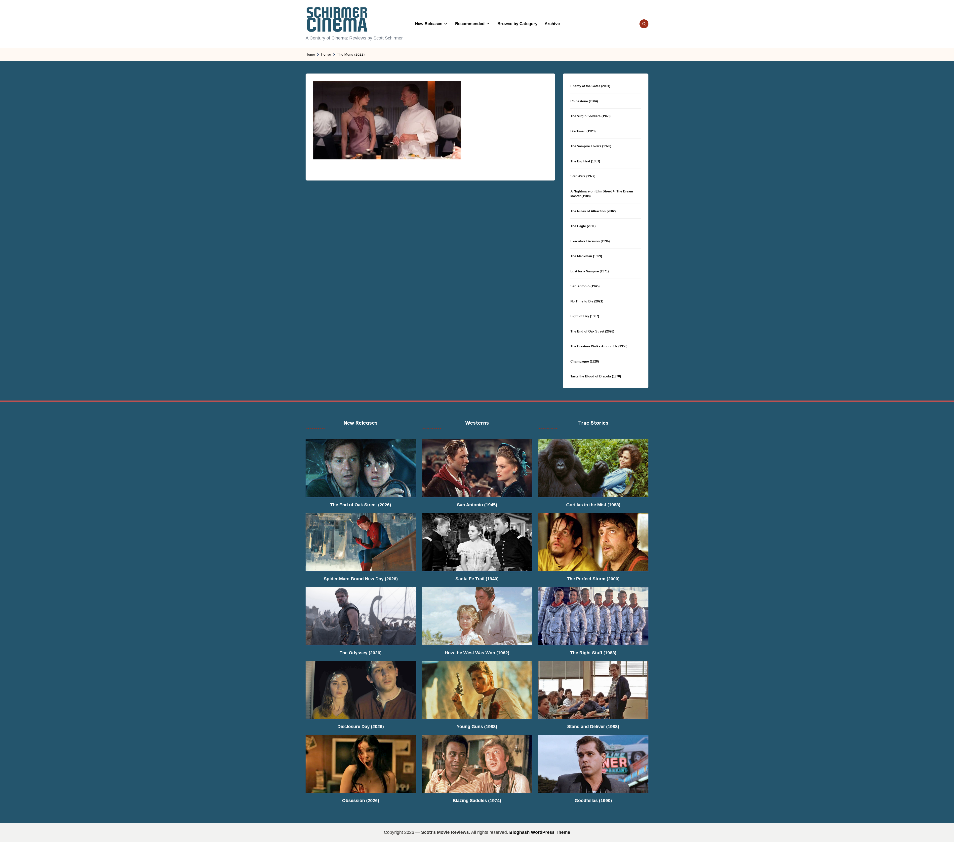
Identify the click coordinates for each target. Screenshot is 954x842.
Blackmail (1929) (583, 131)
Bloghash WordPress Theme (539, 832)
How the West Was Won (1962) (477, 652)
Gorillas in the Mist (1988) (593, 504)
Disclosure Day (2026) (360, 726)
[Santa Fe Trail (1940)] (477, 542)
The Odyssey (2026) (361, 652)
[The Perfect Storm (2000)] (593, 542)
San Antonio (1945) (584, 286)
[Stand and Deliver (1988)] (593, 690)
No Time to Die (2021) (586, 301)
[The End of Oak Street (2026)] (361, 468)
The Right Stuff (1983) (593, 652)
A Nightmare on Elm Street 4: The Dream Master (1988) (601, 193)
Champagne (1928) (584, 361)
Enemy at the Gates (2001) (590, 86)
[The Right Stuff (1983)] (593, 616)
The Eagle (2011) (583, 226)
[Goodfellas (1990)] (593, 764)
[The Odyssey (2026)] (361, 616)
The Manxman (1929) (586, 256)
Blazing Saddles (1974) (477, 800)
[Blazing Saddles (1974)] (477, 764)
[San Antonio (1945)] (477, 468)
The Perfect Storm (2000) (593, 578)
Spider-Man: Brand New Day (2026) (361, 578)
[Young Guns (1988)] (477, 690)
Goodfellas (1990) (593, 800)
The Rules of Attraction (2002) (593, 211)
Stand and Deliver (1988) (593, 726)
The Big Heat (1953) (585, 161)
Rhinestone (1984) (584, 101)
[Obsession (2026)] (361, 764)
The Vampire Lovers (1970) (590, 146)
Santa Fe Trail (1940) (477, 578)
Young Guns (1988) (477, 726)
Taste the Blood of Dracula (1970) (595, 376)
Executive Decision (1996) (590, 241)
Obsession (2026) (360, 800)
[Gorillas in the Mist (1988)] (593, 468)
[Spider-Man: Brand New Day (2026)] (361, 542)
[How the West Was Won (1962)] (477, 616)
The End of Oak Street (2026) (592, 331)
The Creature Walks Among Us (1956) (598, 346)
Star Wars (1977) (582, 176)
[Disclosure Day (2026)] (361, 690)
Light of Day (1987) (584, 316)
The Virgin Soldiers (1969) (590, 116)
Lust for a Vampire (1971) (589, 271)
